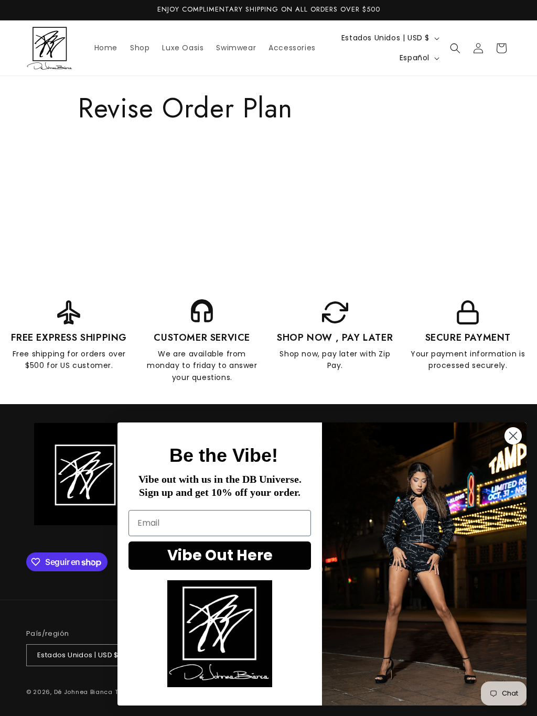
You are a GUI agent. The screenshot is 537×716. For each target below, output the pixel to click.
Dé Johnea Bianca (83, 692)
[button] (455, 48)
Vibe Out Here (220, 555)
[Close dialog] (513, 436)
